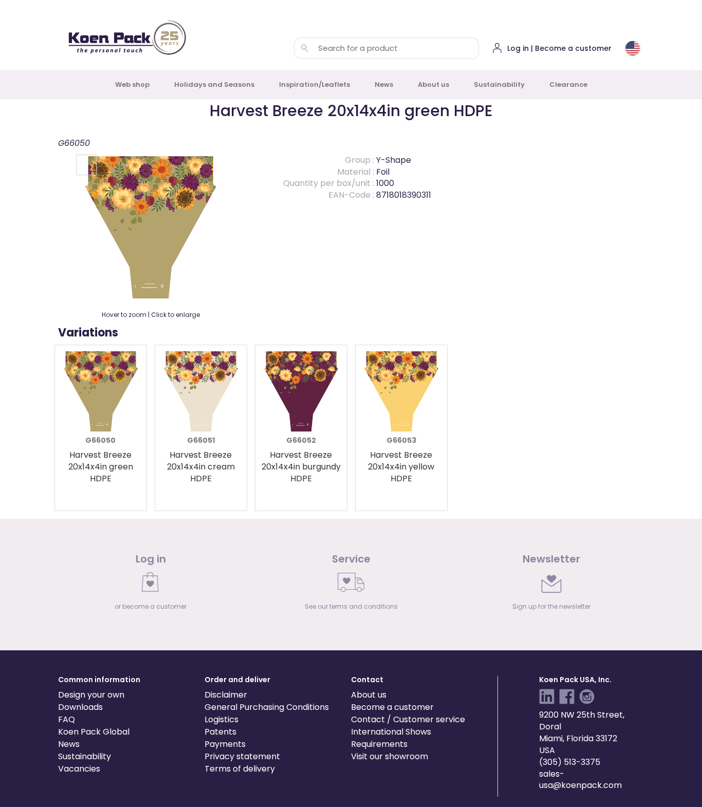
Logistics (221, 719)
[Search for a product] (305, 48)
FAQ (66, 719)
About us (433, 84)
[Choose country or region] (632, 48)
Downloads (80, 707)
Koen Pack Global (94, 732)
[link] (150, 584)
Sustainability (499, 84)
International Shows (391, 732)
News (384, 84)
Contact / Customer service (408, 719)
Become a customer (392, 707)
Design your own (91, 695)
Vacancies (79, 769)
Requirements (379, 744)
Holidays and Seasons (214, 84)
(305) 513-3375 (569, 762)
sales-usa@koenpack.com (580, 780)
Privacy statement (242, 756)
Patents (220, 732)
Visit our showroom (389, 756)
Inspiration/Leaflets (314, 84)
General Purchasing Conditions (267, 707)
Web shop (132, 84)
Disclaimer (226, 695)
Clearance (568, 84)
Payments (225, 744)
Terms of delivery (240, 769)
